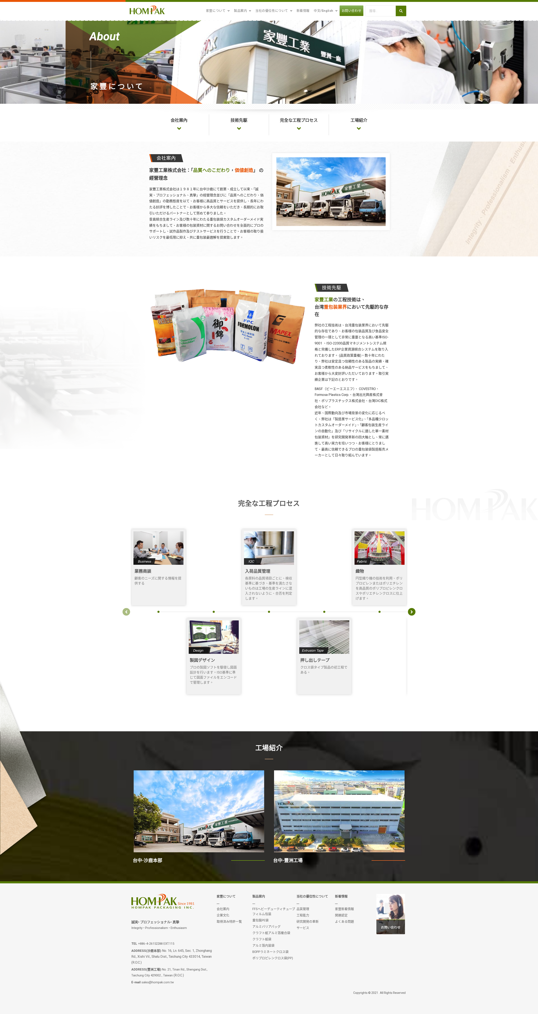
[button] (179, 120)
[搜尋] (401, 11)
